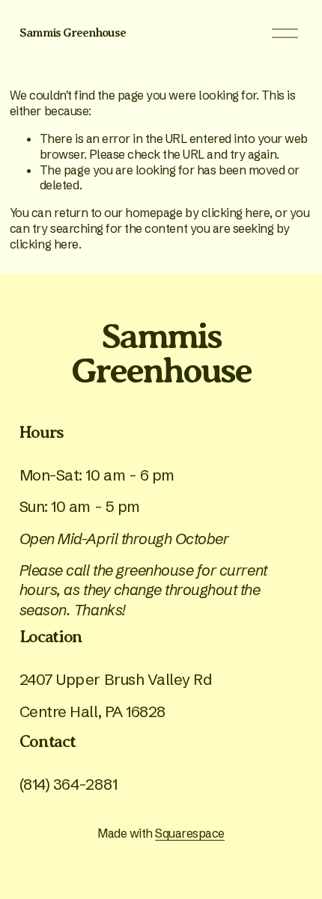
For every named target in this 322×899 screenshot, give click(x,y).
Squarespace (190, 833)
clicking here (235, 212)
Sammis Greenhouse (73, 33)
